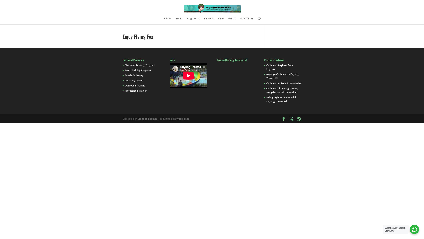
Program (191, 18)
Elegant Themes (148, 118)
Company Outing (134, 80)
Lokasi (231, 18)
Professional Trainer (136, 90)
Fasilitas (209, 18)
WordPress (182, 118)
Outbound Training (135, 85)
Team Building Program (138, 70)
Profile (178, 18)
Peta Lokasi (246, 18)
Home (167, 18)
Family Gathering (134, 75)
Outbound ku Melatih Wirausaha (283, 83)
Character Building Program (140, 65)
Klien (221, 18)
